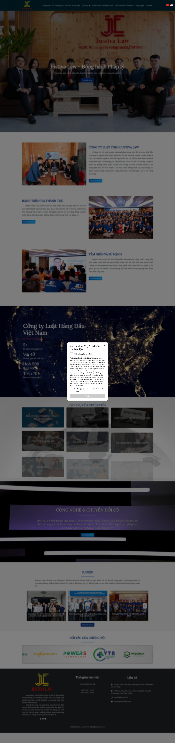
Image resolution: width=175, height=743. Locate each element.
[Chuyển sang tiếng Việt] (167, 5)
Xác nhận (87, 396)
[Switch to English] (171, 5)
